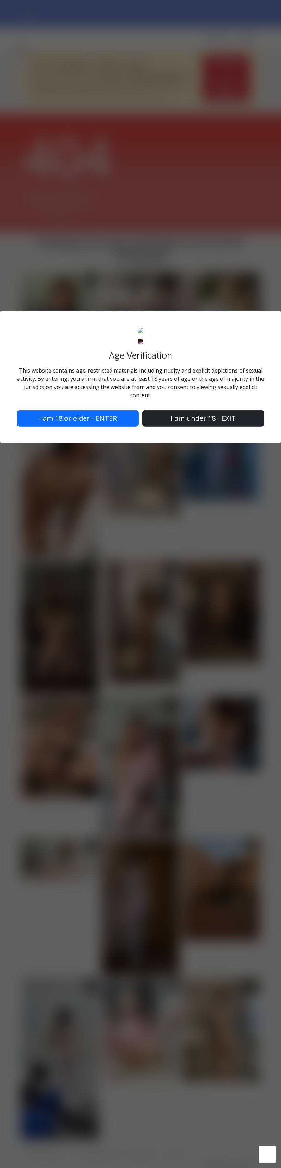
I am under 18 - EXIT (203, 418)
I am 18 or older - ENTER (78, 418)
